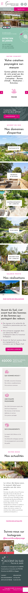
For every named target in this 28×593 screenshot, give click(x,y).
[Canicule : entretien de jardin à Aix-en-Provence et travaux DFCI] (14, 469)
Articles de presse (6, 580)
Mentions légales (6, 589)
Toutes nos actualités (14, 521)
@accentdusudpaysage (14, 538)
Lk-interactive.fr (19, 588)
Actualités (16, 577)
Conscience (14, 97)
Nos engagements (12, 429)
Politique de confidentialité (19, 589)
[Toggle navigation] (2, 4)
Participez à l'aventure (14, 349)
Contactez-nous (7, 9)
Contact (3, 575)
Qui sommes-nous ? (12, 376)
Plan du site (17, 580)
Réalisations (17, 575)
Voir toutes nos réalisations (13, 299)
